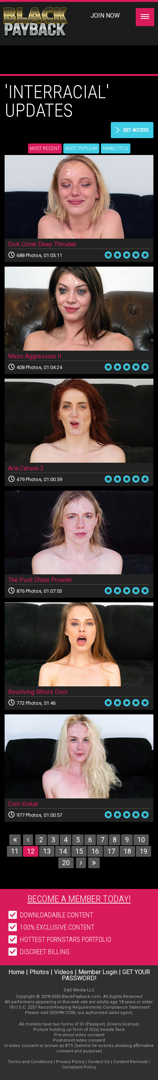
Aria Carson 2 (26, 468)
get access (136, 130)
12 (31, 851)
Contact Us (99, 1061)
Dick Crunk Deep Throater (42, 244)
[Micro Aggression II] (79, 309)
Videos (63, 972)
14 (63, 851)
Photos (39, 972)
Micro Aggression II (34, 356)
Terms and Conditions (30, 1061)
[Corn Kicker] (79, 756)
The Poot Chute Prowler (40, 580)
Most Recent (45, 148)
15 (79, 851)
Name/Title (115, 148)
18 (127, 851)
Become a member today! (79, 899)
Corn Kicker (23, 804)
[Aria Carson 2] (79, 421)
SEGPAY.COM (62, 1012)
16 (95, 851)
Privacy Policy (70, 1061)
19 (143, 851)
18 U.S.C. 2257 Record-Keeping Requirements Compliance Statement (79, 1007)
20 (66, 863)
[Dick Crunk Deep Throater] (79, 197)
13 (47, 851)
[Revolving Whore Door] (79, 644)
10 (141, 840)
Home (16, 972)
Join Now (105, 15)
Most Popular (81, 148)
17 (111, 851)
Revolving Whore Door (38, 692)
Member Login (97, 972)
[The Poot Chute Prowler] (79, 533)
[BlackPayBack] (49, 22)
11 (14, 851)
